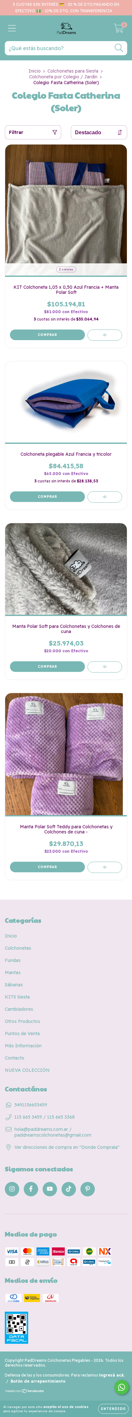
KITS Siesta (17, 997)
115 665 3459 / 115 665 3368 (44, 1117)
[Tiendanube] (25, 1391)
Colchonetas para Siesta (72, 71)
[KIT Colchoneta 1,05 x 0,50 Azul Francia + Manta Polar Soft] (104, 335)
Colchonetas (18, 948)
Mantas (13, 972)
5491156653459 (30, 1105)
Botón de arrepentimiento (38, 1381)
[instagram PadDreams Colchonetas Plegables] (12, 1189)
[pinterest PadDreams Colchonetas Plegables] (87, 1189)
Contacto (14, 1058)
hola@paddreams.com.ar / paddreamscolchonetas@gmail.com (52, 1132)
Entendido (113, 1409)
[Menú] (12, 28)
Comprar (47, 335)
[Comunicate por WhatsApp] (121, 1387)
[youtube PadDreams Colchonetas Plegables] (50, 1189)
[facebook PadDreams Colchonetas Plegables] (31, 1189)
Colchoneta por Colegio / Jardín (63, 77)
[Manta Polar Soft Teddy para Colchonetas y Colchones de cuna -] (104, 867)
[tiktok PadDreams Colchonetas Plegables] (69, 1189)
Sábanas (14, 985)
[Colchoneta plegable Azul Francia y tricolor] (104, 497)
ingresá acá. (112, 1375)
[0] (118, 30)
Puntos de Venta (22, 1033)
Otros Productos (22, 1021)
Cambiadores (19, 1009)
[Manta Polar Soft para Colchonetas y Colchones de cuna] (104, 667)
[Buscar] (119, 48)
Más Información (23, 1046)
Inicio (35, 71)
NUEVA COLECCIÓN (27, 1070)
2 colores (66, 269)
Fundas (13, 960)
